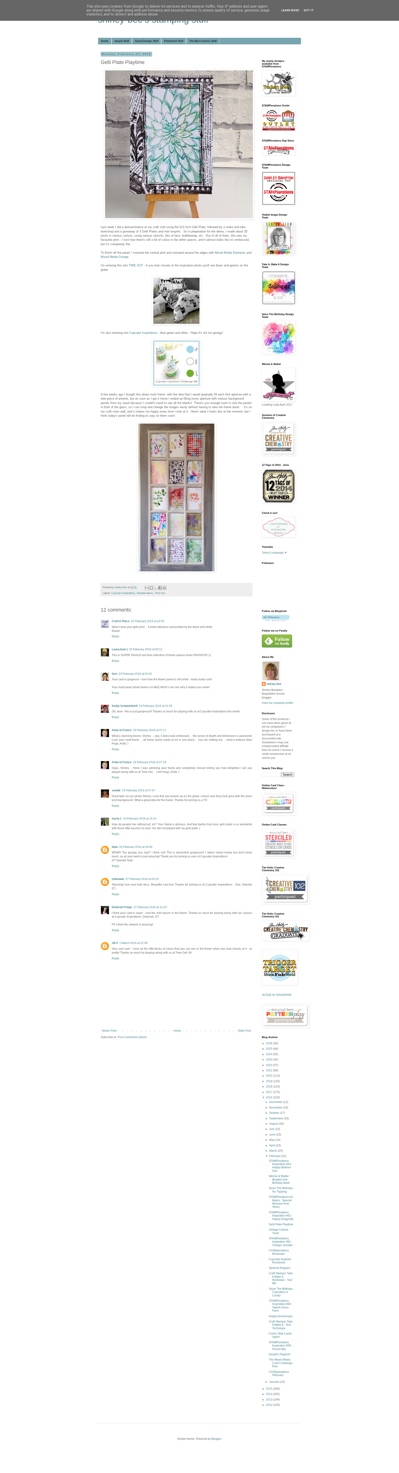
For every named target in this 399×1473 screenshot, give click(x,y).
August (274, 1123)
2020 (269, 1075)
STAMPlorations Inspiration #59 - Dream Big (281, 1346)
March (273, 1150)
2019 (269, 1081)
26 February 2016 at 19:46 (135, 847)
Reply (115, 636)
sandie (116, 790)
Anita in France (122, 730)
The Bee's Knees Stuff (203, 41)
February (275, 1156)
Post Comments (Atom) (132, 1037)
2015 (269, 1388)
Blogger (216, 1438)
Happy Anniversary (281, 1316)
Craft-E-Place (121, 621)
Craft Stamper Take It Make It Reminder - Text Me (281, 1278)
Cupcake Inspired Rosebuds (280, 1261)
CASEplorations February (279, 1373)
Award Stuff (122, 41)
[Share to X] (155, 587)
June (272, 1134)
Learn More (290, 10)
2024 (269, 1054)
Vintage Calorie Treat (278, 1231)
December (276, 1102)
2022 (269, 1065)
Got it (309, 10)
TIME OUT (136, 265)
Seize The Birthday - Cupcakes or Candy (281, 1292)
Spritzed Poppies (279, 1268)
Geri (114, 673)
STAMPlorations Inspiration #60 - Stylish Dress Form (281, 1305)
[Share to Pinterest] (164, 587)
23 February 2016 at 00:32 (135, 673)
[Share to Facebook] (160, 587)
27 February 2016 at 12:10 (150, 907)
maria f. (117, 818)
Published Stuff (173, 41)
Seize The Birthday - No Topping (281, 1190)
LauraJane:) (120, 649)
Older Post (244, 1030)
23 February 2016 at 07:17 (149, 730)
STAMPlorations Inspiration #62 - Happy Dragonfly (281, 1216)
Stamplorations (144, 593)
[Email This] (147, 587)
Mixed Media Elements (230, 252)
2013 (269, 1399)
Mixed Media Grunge (114, 257)
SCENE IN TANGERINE (277, 995)
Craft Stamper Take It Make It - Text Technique (281, 1325)
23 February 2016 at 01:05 (155, 706)
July (272, 1129)
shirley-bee (273, 684)
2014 (269, 1394)
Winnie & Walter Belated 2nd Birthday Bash (279, 1179)
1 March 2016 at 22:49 (133, 943)
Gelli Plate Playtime (281, 1224)
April (272, 1145)
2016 (269, 1097)
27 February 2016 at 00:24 (142, 879)
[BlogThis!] (151, 587)
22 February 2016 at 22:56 (147, 621)
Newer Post (109, 1030)
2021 (269, 1070)
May (272, 1140)
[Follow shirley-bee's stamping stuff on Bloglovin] (275, 620)
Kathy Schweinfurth (125, 706)
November (276, 1107)
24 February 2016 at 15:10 (139, 818)
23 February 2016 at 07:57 (138, 790)
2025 (269, 1048)
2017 (269, 1092)
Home (105, 41)
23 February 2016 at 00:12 (145, 649)
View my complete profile (277, 703)
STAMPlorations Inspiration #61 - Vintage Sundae (281, 1242)
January (274, 1381)
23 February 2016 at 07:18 (149, 762)
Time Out (159, 593)
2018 (269, 1086)
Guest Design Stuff (146, 41)
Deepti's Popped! (279, 1354)
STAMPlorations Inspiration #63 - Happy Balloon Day (281, 1165)
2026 (269, 1043)
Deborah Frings (122, 907)
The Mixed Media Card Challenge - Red (281, 1363)
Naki (115, 847)
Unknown (118, 879)
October (274, 1113)
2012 (269, 1405)
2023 (269, 1059)
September (276, 1118)
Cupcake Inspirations (143, 332)
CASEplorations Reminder (279, 1252)
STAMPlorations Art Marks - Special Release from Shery (281, 1201)
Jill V (115, 943)
